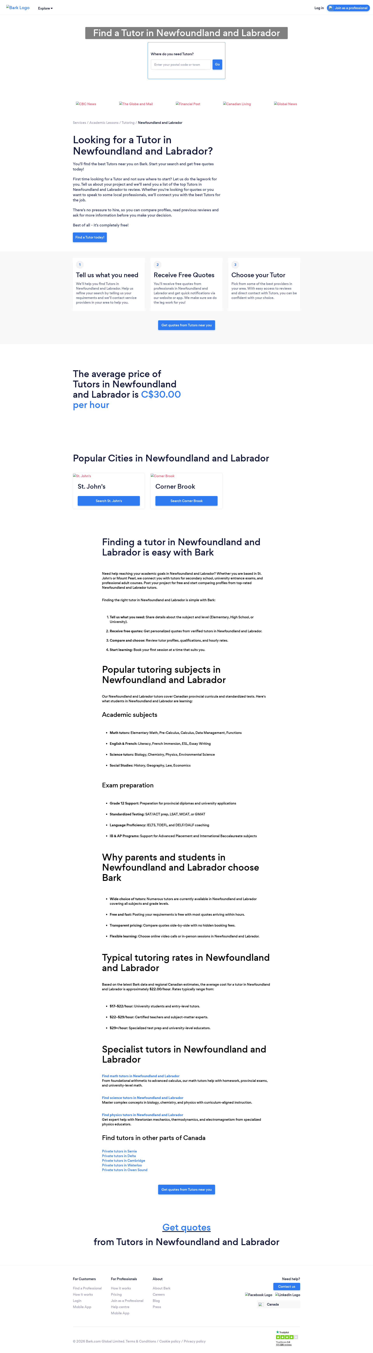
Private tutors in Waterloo (122, 1165)
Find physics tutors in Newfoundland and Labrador (142, 1114)
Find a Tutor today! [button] (89, 237)
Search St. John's (109, 501)
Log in (319, 8)
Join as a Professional (127, 1300)
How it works (83, 1294)
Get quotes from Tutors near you (186, 1189)
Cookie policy (169, 1341)
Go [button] (217, 64)
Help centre (120, 1307)
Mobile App (82, 1307)
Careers (159, 1294)
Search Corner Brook (187, 501)
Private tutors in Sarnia (119, 1151)
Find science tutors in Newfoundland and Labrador (142, 1097)
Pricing (116, 1294)
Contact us (286, 1286)
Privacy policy (195, 1341)
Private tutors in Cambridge (123, 1160)
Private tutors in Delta (119, 1156)
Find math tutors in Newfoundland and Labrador (141, 1075)
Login (77, 1300)
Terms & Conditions (141, 1341)
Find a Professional (87, 1288)
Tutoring (128, 122)
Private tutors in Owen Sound (124, 1170)
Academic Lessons (104, 122)
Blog (156, 1300)
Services (79, 122)
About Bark (161, 1288)
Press (157, 1307)
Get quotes (186, 1227)
